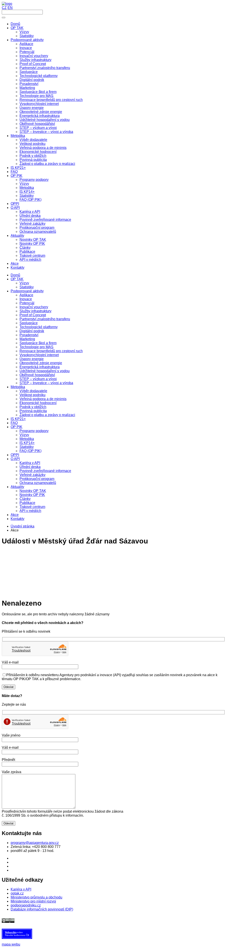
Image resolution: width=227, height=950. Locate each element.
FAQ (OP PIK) (30, 451)
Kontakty (17, 519)
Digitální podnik (32, 331)
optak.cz (17, 893)
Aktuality (17, 487)
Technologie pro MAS (36, 347)
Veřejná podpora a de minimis (43, 399)
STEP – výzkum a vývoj (38, 379)
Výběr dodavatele (33, 391)
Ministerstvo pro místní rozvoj (33, 901)
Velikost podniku (32, 395)
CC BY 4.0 (112, 920)
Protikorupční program (37, 479)
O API (15, 459)
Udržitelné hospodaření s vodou (45, 371)
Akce (15, 515)
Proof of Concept (33, 315)
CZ (4, 8)
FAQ (14, 423)
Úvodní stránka (22, 526)
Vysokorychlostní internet (39, 355)
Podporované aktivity (27, 291)
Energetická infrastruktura (40, 367)
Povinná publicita (33, 411)
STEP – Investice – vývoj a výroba (46, 383)
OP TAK (17, 279)
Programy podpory (34, 431)
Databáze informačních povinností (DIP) (42, 909)
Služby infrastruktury (35, 311)
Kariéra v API (30, 463)
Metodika (18, 387)
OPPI (15, 455)
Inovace (26, 299)
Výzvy (24, 283)
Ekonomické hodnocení (38, 403)
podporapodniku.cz (26, 905)
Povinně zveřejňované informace (45, 471)
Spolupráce (29, 323)
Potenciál (27, 303)
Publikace (27, 503)
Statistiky (27, 287)
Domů (15, 275)
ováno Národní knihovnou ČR (17, 933)
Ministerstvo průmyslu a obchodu (36, 897)
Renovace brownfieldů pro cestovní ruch (51, 351)
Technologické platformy (39, 327)
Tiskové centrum (32, 507)
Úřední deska (30, 467)
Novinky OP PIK (32, 495)
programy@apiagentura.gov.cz (35, 843)
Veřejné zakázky (32, 475)
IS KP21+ (18, 419)
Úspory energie (32, 359)
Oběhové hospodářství (37, 375)
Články (25, 499)
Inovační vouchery (34, 307)
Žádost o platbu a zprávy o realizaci (47, 415)
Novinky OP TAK (33, 491)
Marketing (27, 339)
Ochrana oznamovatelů (38, 483)
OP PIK (16, 427)
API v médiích (30, 511)
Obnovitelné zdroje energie (41, 363)
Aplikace (26, 295)
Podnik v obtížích (33, 407)
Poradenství (29, 335)
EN (10, 8)
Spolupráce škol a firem (38, 343)
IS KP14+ (27, 443)
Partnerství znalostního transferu (45, 319)
